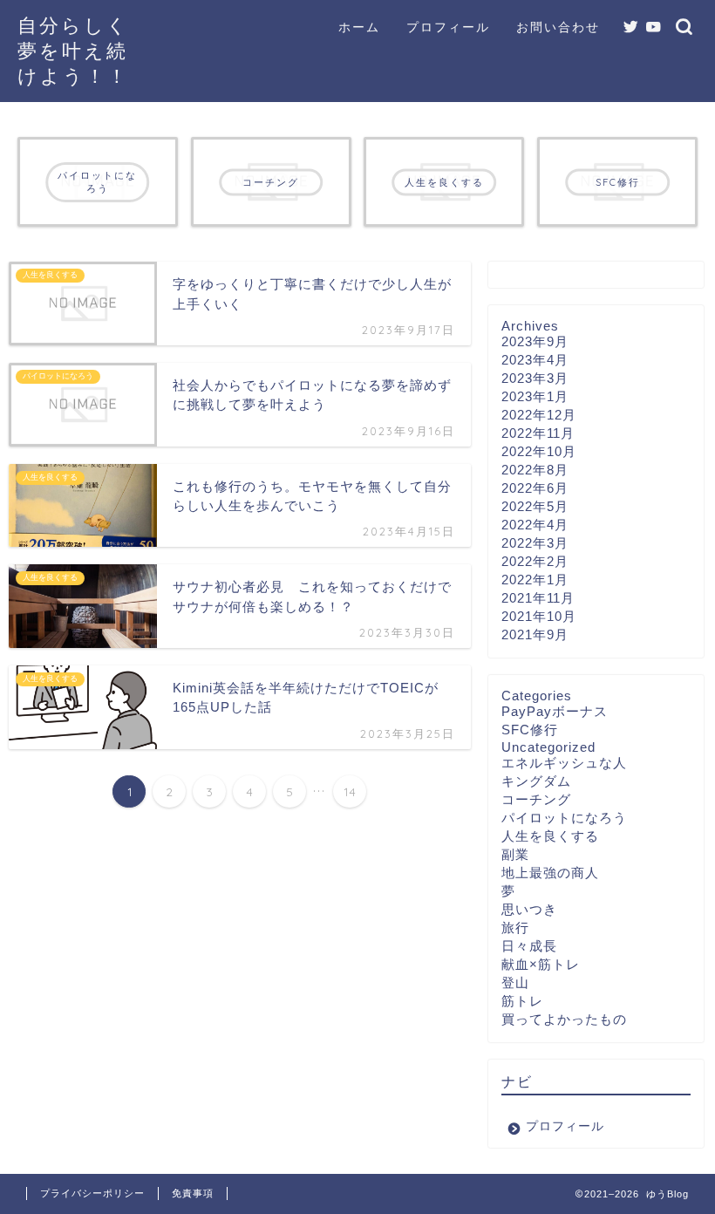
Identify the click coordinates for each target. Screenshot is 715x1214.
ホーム (359, 27)
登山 (515, 982)
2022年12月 (538, 414)
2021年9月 (535, 634)
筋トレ (522, 1000)
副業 (515, 854)
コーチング (536, 799)
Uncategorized (548, 747)
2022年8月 (535, 469)
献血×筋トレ (540, 964)
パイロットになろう (564, 817)
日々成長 (529, 945)
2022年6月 (535, 488)
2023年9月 (535, 341)
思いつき (529, 909)
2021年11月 (538, 597)
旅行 (515, 927)
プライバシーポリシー (92, 1193)
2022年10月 (538, 451)
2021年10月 (538, 616)
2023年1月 (535, 396)
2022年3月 (535, 542)
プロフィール (448, 27)
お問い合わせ (558, 27)
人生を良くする (550, 836)
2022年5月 (535, 506)
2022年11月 (538, 433)
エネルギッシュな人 (564, 762)
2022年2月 (535, 561)
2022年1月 (535, 579)
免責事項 (193, 1193)
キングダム (536, 781)
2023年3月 (535, 378)
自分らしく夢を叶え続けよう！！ (73, 50)
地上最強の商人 (550, 872)
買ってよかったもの (564, 1019)
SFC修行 (529, 729)
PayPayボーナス (554, 711)
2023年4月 (535, 359)
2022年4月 (535, 524)
